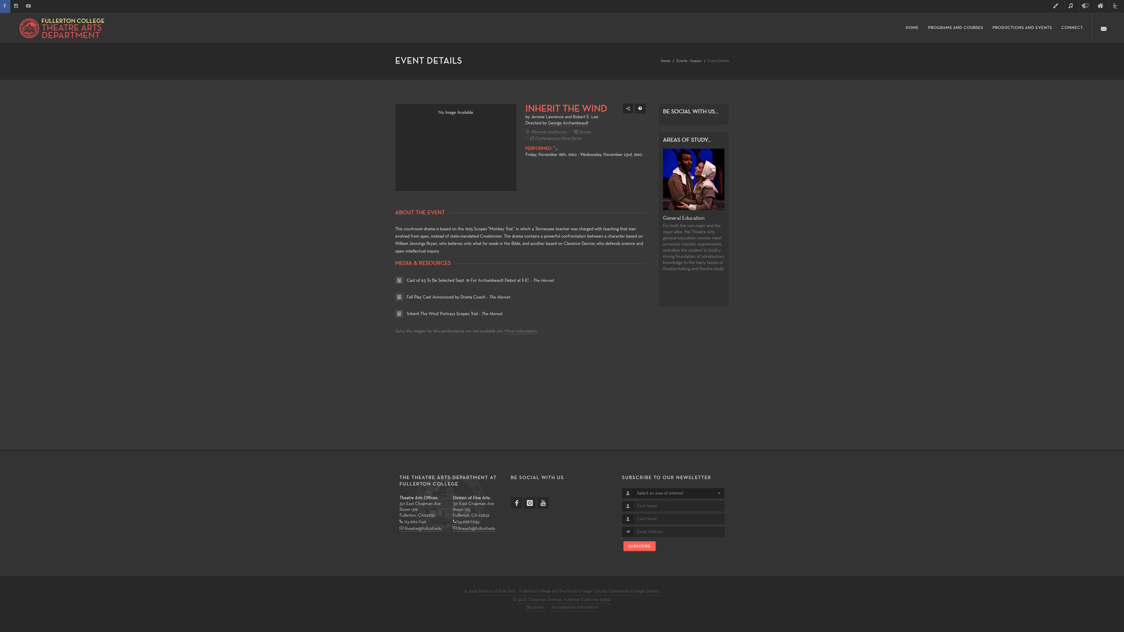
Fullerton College (535, 591)
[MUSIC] (1072, 6)
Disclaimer (535, 607)
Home (665, 61)
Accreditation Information (574, 607)
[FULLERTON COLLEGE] (1116, 6)
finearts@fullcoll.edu (476, 529)
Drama (585, 132)
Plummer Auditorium (548, 132)
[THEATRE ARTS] (1087, 6)
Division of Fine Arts (497, 591)
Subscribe (639, 546)
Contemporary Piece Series (558, 138)
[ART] (1057, 6)
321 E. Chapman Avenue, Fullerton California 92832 (564, 600)
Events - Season (689, 61)
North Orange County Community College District (613, 591)
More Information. (520, 331)
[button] (678, 493)
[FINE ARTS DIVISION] (1101, 6)
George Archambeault (568, 123)
